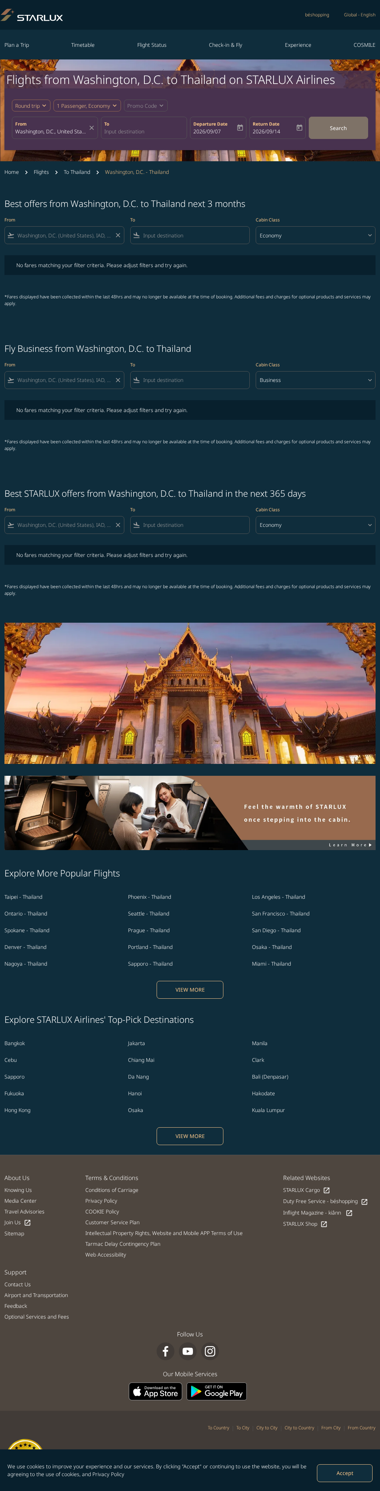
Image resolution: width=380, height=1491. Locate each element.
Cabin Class (268, 220)
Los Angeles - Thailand (278, 896)
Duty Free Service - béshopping (325, 1201)
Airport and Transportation (36, 1295)
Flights (41, 171)
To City (242, 1427)
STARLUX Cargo (306, 1190)
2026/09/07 (207, 131)
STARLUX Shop (305, 1224)
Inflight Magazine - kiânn (318, 1213)
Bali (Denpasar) (270, 1076)
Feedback (15, 1305)
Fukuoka (14, 1093)
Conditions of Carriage (111, 1189)
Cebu (10, 1059)
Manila (260, 1043)
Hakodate (263, 1093)
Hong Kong (17, 1110)
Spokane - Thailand (26, 930)
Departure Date (210, 124)
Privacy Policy (108, 1474)
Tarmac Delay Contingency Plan (122, 1243)
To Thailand (77, 171)
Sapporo (14, 1076)
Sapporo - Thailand (150, 963)
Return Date (266, 124)
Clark (258, 1059)
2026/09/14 (266, 131)
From (21, 124)
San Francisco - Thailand (280, 913)
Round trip (27, 105)
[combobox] (51, 131)
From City (331, 1427)
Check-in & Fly (225, 44)
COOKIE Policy (102, 1211)
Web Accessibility (105, 1254)
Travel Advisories (24, 1211)
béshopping (317, 15)
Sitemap (14, 1233)
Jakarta (136, 1043)
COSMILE (365, 44)
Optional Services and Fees (36, 1316)
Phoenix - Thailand (149, 896)
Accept (345, 1473)
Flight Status (152, 44)
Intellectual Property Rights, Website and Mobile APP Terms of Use (164, 1232)
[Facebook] (165, 1351)
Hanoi (135, 1093)
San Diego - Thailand (276, 930)
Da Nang (138, 1076)
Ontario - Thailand (25, 913)
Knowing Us (18, 1189)
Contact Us (17, 1284)
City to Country (299, 1427)
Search (338, 128)
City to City (267, 1427)
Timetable (83, 44)
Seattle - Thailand (148, 913)
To (106, 124)
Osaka (135, 1110)
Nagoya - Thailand (25, 963)
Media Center (20, 1200)
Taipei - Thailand (23, 896)
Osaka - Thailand (272, 946)
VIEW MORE (190, 989)
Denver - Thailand (25, 946)
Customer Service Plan (112, 1222)
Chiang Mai (141, 1059)
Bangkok (14, 1043)
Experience (298, 44)
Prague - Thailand (149, 930)
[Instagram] (210, 1351)
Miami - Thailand (271, 963)
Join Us (17, 1222)
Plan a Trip (16, 44)
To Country (218, 1427)
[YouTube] (188, 1351)
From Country (362, 1427)
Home (11, 171)
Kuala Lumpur (268, 1110)
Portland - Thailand (150, 946)
